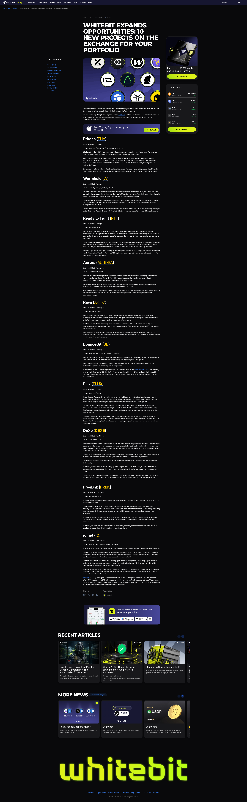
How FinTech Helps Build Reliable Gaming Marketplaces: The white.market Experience (77, 670)
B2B (143, 793)
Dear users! (151, 726)
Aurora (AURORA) (53, 73)
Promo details (182, 76)
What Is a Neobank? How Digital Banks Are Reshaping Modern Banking (205, 670)
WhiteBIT (121, 115)
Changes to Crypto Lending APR (163, 667)
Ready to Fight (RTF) (54, 70)
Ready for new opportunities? (75, 726)
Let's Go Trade (151, 130)
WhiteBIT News (12, 8)
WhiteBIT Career (153, 793)
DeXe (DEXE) (51, 85)
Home (4, 8)
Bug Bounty (135, 793)
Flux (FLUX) (51, 82)
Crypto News (101, 793)
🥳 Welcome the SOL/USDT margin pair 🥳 (207, 728)
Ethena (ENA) (51, 65)
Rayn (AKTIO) (51, 76)
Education (125, 793)
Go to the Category (98, 695)
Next (182, 636)
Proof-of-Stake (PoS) (142, 370)
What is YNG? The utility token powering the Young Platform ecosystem (119, 670)
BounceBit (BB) (52, 79)
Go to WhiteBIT (182, 129)
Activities (91, 793)
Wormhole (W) (52, 68)
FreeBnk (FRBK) (52, 88)
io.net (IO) (50, 91)
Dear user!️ (108, 726)
